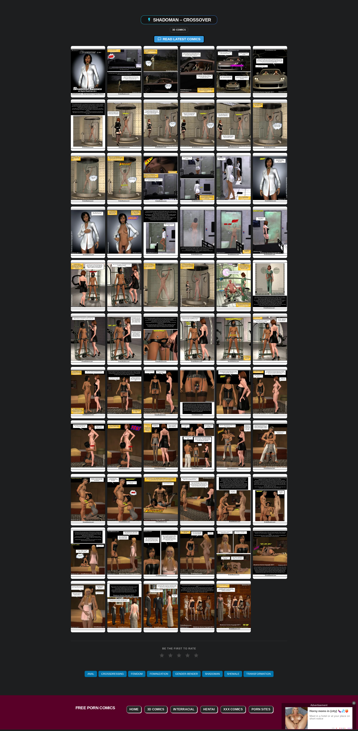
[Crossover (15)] (161, 178)
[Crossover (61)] (88, 606)
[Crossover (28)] (197, 285)
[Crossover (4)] (197, 71)
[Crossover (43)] (88, 446)
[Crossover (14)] (124, 178)
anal (90, 673)
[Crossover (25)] (88, 285)
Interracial (183, 709)
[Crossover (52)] (197, 499)
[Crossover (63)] (161, 606)
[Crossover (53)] (233, 499)
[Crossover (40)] (197, 392)
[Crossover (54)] (270, 499)
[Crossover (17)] (233, 178)
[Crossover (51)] (161, 499)
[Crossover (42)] (270, 392)
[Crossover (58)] (197, 553)
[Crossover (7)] (88, 125)
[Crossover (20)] (124, 232)
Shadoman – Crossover (182, 19)
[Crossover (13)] (88, 178)
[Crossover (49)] (88, 499)
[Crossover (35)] (233, 339)
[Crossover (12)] (270, 125)
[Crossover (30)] (270, 285)
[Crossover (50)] (124, 499)
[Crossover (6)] (270, 71)
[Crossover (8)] (124, 125)
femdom (137, 673)
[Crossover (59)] (233, 553)
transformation (258, 673)
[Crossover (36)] (270, 339)
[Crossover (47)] (233, 446)
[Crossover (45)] (161, 446)
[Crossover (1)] (88, 71)
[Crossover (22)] (197, 232)
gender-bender (186, 673)
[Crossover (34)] (197, 339)
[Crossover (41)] (233, 392)
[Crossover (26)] (124, 285)
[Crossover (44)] (124, 446)
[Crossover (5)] (233, 71)
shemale (233, 673)
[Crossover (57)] (161, 553)
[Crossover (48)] (270, 446)
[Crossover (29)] (233, 285)
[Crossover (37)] (88, 392)
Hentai (209, 709)
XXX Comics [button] (233, 709)
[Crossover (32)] (124, 339)
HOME (134, 709)
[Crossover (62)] (124, 606)
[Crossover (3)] (161, 71)
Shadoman (212, 673)
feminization (159, 673)
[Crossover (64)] (197, 606)
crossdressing (112, 673)
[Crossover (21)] (161, 232)
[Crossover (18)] (270, 178)
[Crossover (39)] (161, 392)
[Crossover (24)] (270, 232)
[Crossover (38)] (124, 392)
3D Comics (179, 30)
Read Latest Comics (181, 39)
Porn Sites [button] (261, 709)
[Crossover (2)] (124, 71)
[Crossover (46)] (197, 446)
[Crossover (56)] (124, 553)
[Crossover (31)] (88, 339)
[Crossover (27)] (161, 285)
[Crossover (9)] (161, 125)
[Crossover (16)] (197, 178)
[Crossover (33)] (161, 339)
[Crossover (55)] (88, 553)
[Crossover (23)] (233, 232)
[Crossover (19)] (88, 232)
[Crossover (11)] (233, 125)
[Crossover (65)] (233, 606)
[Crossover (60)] (270, 553)
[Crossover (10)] (197, 125)
